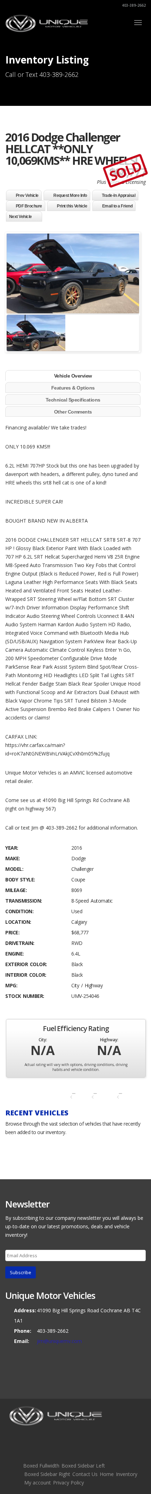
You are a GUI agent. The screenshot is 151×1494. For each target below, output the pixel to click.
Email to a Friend (117, 206)
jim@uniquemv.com (59, 1341)
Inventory (126, 1474)
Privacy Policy (68, 1482)
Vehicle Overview (73, 376)
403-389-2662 (133, 5)
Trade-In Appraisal (118, 195)
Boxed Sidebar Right (47, 1474)
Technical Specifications (73, 400)
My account (37, 1482)
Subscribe (20, 1272)
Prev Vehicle (27, 195)
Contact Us (85, 1474)
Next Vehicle (20, 216)
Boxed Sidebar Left (83, 1465)
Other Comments (73, 412)
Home (107, 1474)
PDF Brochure (29, 206)
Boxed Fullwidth (41, 1465)
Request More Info (70, 195)
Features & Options (73, 388)
